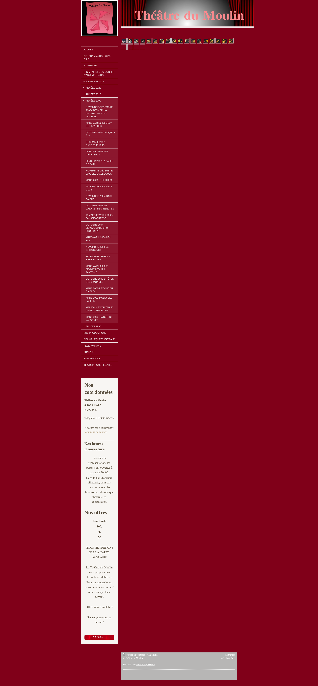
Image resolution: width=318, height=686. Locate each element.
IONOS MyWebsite (145, 664)
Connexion (230, 655)
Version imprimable (135, 655)
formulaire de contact (95, 432)
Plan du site (152, 655)
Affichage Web (228, 658)
